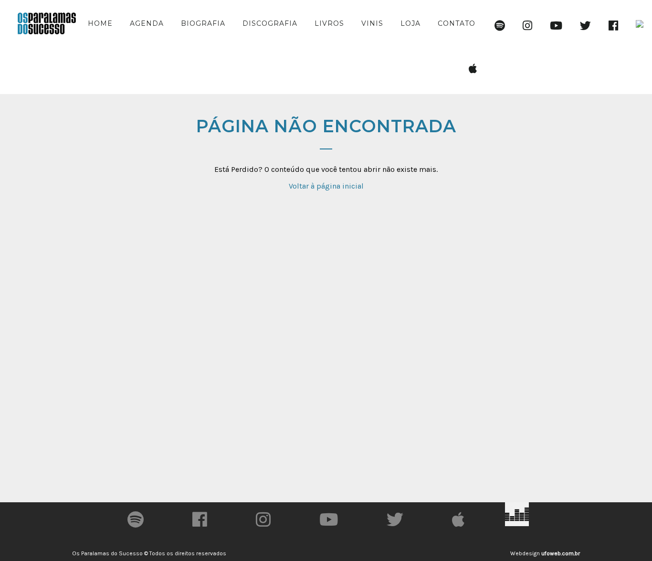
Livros (329, 23)
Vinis (372, 23)
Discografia (269, 23)
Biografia (203, 23)
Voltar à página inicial (326, 186)
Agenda (147, 23)
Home (100, 23)
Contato (456, 23)
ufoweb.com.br (560, 553)
